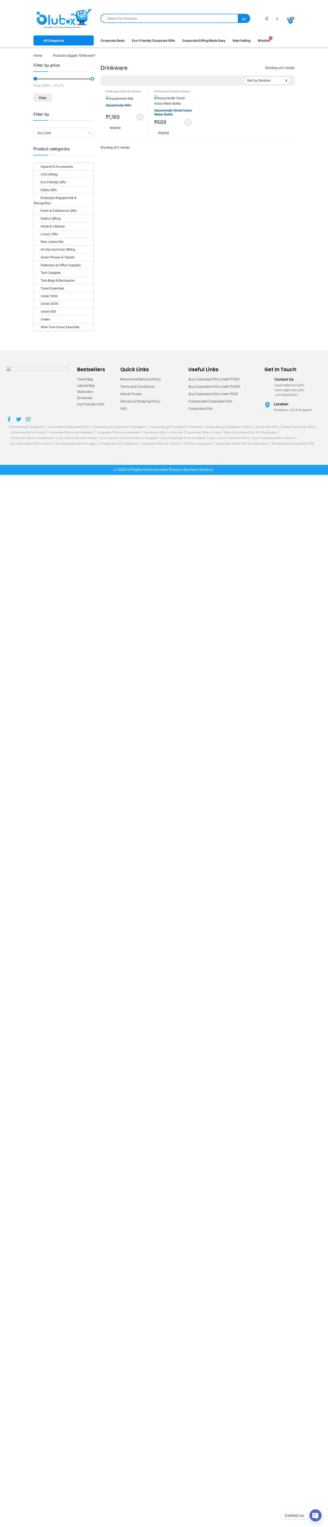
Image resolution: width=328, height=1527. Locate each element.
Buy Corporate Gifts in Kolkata (184, 438)
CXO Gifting (49, 174)
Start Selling (242, 40)
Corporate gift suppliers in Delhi (229, 427)
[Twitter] (18, 419)
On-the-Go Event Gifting (58, 249)
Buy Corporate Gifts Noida (77, 438)
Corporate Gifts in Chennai (163, 432)
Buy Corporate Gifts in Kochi (31, 443)
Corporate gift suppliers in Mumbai (176, 427)
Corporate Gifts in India (203, 432)
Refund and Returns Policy (140, 379)
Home (37, 55)
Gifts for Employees (197, 443)
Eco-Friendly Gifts (53, 182)
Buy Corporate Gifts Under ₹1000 (214, 379)
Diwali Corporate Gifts (298, 427)
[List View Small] (125, 80)
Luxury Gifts (49, 234)
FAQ (123, 409)
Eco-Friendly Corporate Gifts (153, 40)
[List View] (119, 80)
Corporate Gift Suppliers (119, 443)
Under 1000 (49, 296)
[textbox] (63, 133)
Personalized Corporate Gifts (293, 443)
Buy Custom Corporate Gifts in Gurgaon (129, 438)
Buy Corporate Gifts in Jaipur (76, 443)
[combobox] (169, 18)
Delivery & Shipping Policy (140, 401)
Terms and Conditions (137, 387)
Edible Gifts (49, 190)
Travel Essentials (52, 288)
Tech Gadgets (51, 272)
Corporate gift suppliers (26, 427)
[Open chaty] (315, 1515)
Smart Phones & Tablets (58, 257)
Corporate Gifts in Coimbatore (32, 438)
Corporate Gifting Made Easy (203, 40)
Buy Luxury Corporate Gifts (229, 438)
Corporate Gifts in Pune (27, 432)
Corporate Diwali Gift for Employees (242, 443)
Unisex (45, 319)
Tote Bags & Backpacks (58, 280)
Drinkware (112, 91)
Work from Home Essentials (60, 327)
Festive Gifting (51, 218)
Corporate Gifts (201, 409)
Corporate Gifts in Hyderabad (118, 432)
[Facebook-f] (9, 419)
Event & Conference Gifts (58, 210)
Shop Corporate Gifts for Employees (250, 432)
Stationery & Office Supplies (61, 265)
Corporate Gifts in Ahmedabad (71, 432)
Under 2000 (49, 303)
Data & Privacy (131, 394)
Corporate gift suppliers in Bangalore (119, 427)
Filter (43, 98)
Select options (138, 117)
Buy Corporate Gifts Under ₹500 (213, 394)
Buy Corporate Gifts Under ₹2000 (214, 387)
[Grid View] (106, 80)
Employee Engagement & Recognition (55, 200)
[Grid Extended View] (112, 80)
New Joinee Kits (52, 241)
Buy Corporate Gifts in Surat (273, 438)
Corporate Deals (112, 40)
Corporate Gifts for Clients (160, 443)
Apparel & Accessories (57, 166)
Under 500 (48, 311)
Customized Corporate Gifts (210, 401)
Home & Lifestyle (130, 91)
